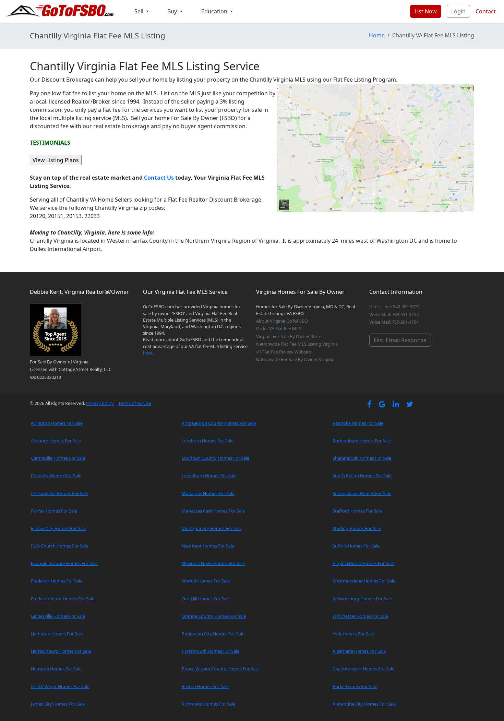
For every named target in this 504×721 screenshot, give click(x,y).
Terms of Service (134, 403)
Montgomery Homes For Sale (212, 528)
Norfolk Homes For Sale (206, 581)
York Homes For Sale (353, 633)
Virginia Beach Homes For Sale (363, 563)
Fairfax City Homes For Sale (58, 528)
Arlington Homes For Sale (57, 423)
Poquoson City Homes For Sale (213, 633)
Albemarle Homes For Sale (359, 651)
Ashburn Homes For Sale (56, 440)
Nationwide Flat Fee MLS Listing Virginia (297, 344)
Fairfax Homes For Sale (54, 511)
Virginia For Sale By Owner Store (289, 336)
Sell (139, 11)
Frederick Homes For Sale (56, 581)
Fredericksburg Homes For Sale (62, 599)
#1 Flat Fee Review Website (283, 352)
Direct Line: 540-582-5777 (394, 306)
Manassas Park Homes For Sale (213, 511)
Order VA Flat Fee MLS (278, 328)
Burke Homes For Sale (355, 686)
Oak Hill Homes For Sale (206, 599)
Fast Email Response (400, 340)
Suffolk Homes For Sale (356, 546)
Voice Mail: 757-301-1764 (394, 322)
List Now (426, 11)
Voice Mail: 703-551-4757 (394, 314)
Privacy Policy (100, 403)
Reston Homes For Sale (205, 686)
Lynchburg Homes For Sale (209, 475)
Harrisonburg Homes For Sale (61, 651)
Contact (486, 11)
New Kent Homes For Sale (208, 546)
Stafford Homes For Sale (357, 511)
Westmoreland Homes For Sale (364, 581)
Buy (172, 11)
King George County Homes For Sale (219, 423)
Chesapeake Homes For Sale (59, 493)
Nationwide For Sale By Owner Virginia (295, 359)
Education (215, 11)
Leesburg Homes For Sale (207, 440)
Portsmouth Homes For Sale (210, 651)
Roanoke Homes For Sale (358, 423)
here (147, 353)
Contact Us (159, 177)
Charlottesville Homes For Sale (363, 668)
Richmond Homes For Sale (208, 704)
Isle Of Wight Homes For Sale (60, 686)
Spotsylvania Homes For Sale (362, 493)
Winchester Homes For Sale (360, 616)
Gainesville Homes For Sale (58, 616)
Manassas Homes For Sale (208, 493)
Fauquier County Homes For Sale (64, 563)
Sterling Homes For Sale (357, 528)
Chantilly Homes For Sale (56, 475)
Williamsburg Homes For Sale (362, 599)
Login (458, 11)
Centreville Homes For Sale (58, 458)
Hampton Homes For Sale (57, 633)
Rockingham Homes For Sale (362, 440)
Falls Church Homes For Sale (59, 546)
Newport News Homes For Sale (213, 563)
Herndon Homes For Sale (56, 668)
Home (377, 35)
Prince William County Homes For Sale (220, 668)
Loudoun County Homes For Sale (215, 458)
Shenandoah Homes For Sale (362, 458)
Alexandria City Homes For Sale (364, 704)
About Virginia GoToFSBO (282, 321)
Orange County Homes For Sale (214, 616)
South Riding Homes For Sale (362, 475)
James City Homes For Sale (58, 704)
